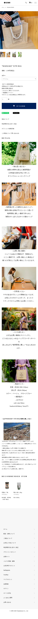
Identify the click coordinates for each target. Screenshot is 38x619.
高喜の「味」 (5, 492)
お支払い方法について (10, 542)
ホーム (3, 7)
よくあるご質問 (8, 597)
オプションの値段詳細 (8, 128)
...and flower (19, 400)
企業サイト (7, 556)
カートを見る (7, 593)
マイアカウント (8, 579)
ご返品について (8, 538)
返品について (5, 119)
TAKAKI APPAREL (10, 7)
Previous (2, 31)
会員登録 (6, 584)
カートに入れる (20, 106)
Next (36, 31)
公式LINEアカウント (9, 565)
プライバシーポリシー (10, 552)
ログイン (6, 588)
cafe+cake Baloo (19, 403)
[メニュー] (35, 2)
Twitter (6, 575)
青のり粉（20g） (18, 492)
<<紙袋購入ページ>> (7, 92)
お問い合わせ (7, 602)
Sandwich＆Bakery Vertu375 (19, 406)
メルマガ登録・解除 (9, 561)
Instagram (7, 570)
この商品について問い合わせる (10, 133)
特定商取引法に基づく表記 (9, 124)
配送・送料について (9, 533)
